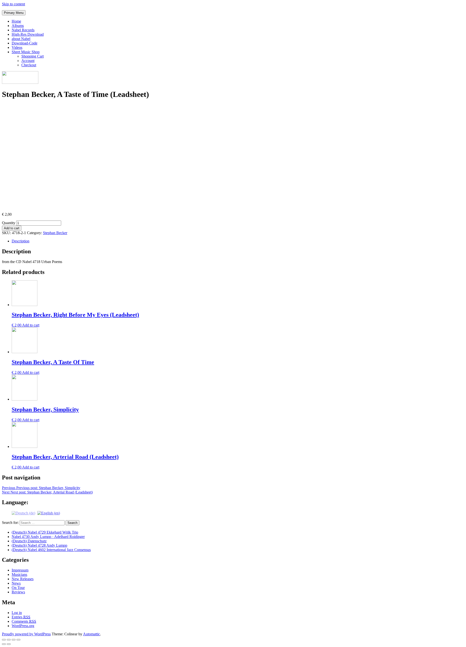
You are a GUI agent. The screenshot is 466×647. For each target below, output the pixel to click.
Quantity (8, 223)
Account (27, 61)
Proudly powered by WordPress (26, 634)
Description (20, 241)
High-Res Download (28, 34)
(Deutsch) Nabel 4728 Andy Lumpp (39, 545)
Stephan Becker (55, 233)
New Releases (22, 579)
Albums (18, 26)
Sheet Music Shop (26, 52)
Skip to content (13, 4)
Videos (17, 47)
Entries (21, 617)
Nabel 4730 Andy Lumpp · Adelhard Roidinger (48, 537)
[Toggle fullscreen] (14, 639)
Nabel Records (23, 30)
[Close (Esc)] (4, 639)
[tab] (238, 241)
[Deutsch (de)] (23, 513)
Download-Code (24, 43)
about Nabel (21, 39)
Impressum (20, 570)
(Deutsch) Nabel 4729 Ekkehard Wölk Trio (45, 532)
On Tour (18, 588)
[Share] (9, 639)
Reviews (18, 592)
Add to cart (11, 228)
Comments (24, 621)
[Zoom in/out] (18, 639)
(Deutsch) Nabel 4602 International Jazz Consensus (51, 550)
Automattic (91, 634)
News (16, 583)
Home (16, 21)
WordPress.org (23, 626)
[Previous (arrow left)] (4, 644)
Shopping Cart (32, 56)
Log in (17, 613)
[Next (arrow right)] (9, 644)
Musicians (19, 574)
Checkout (28, 65)
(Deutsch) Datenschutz (29, 541)
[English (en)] (48, 513)
